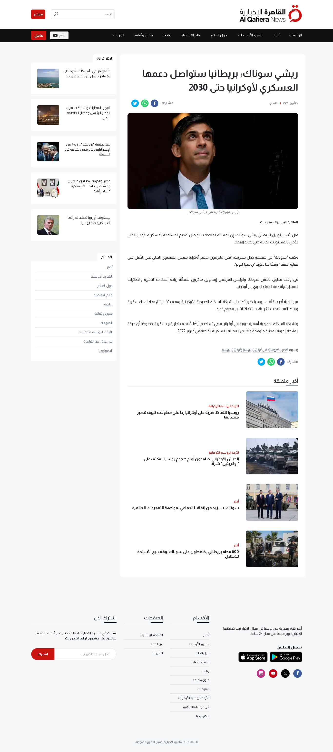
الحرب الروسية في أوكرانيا (269, 350)
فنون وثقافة (143, 35)
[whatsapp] (145, 103)
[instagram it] (261, 673)
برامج (62, 35)
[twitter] (135, 103)
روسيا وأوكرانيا (241, 350)
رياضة (167, 35)
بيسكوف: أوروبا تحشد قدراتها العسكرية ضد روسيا (89, 220)
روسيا (226, 350)
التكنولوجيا (105, 351)
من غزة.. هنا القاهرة (98, 342)
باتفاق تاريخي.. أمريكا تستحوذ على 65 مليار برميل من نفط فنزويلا (86, 73)
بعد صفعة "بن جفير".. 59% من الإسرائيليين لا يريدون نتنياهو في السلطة (87, 149)
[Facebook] (297, 673)
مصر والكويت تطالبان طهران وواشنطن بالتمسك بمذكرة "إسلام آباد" (89, 186)
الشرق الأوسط (251, 35)
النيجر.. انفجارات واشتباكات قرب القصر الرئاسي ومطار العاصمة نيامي (88, 113)
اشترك (43, 654)
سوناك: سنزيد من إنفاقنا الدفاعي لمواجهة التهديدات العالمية (185, 508)
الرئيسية (295, 35)
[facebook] (154, 103)
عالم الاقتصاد (191, 35)
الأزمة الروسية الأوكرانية (96, 332)
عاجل (38, 35)
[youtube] (273, 673)
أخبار (276, 35)
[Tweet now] (285, 673)
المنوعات (106, 323)
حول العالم (219, 35)
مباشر (38, 14)
